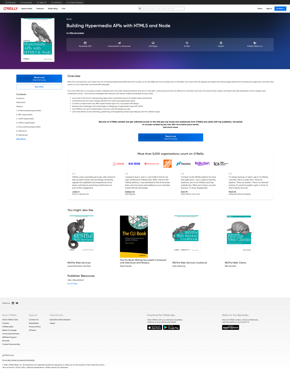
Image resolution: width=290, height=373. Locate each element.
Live (63, 8)
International (56, 315)
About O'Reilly (9, 315)
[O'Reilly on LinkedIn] (13, 303)
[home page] (11, 8)
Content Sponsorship (11, 344)
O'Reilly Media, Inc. (255, 46)
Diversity (6, 341)
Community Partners (10, 333)
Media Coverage (9, 330)
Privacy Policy (35, 326)
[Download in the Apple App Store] (154, 329)
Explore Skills (26, 8)
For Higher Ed (42, 2)
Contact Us (33, 319)
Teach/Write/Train (10, 319)
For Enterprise (11, 2)
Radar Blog (53, 8)
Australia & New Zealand (60, 319)
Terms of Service (8, 367)
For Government (26, 2)
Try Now (279, 8)
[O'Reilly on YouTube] (17, 303)
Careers (5, 323)
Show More (21, 139)
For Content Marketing (74, 2)
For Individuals (56, 2)
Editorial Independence (35, 367)
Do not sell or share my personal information (18, 360)
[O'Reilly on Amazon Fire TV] (230, 329)
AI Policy (32, 330)
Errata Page (72, 283)
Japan (52, 323)
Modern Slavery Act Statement (57, 367)
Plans (260, 8)
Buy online (39, 87)
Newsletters (34, 323)
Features (40, 8)
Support (33, 315)
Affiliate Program (9, 337)
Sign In (269, 8)
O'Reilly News (7, 326)
